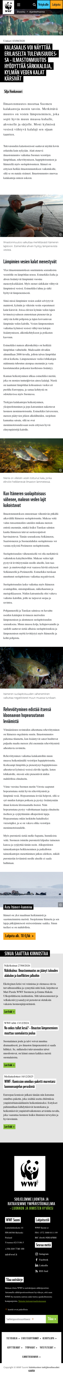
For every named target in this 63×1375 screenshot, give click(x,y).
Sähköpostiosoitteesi (18, 1319)
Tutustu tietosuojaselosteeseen (32, 1300)
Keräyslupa (48, 1338)
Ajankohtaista (37, 11)
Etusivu (21, 11)
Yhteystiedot (46, 1347)
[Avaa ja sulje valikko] (19, 4)
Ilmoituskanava (30, 1356)
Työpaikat (30, 1347)
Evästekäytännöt (30, 1338)
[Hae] (34, 4)
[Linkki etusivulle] (8, 7)
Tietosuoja (12, 1338)
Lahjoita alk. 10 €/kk (18, 935)
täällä (31, 1370)
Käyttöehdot (13, 1347)
